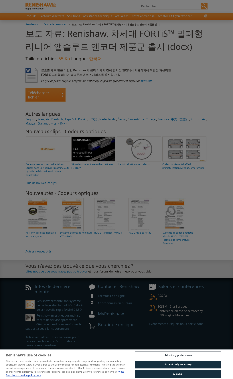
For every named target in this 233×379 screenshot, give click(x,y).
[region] (116, 364)
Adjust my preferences (178, 355)
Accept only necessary (178, 364)
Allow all (178, 374)
